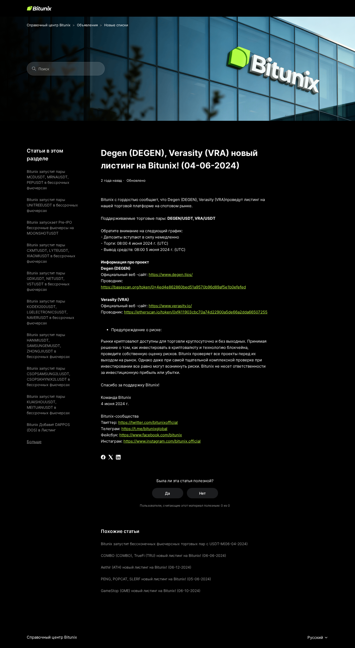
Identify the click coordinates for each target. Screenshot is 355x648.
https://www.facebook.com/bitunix (150, 434)
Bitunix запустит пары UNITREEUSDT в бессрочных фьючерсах (52, 205)
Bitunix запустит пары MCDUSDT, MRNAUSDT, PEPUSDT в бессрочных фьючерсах (48, 179)
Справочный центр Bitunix (48, 25)
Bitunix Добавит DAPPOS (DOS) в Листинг (48, 427)
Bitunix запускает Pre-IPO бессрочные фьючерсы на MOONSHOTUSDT (50, 227)
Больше (34, 441)
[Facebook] (103, 457)
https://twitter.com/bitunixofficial (148, 422)
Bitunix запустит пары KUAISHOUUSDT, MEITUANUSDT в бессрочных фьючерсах (48, 404)
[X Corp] (110, 457)
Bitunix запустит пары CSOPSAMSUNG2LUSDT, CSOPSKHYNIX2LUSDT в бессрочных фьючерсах (48, 376)
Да (167, 493)
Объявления (87, 25)
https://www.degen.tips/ (171, 274)
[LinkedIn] (118, 457)
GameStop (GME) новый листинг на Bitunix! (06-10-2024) (150, 590)
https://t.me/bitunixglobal (144, 428)
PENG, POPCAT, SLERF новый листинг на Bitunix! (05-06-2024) (156, 579)
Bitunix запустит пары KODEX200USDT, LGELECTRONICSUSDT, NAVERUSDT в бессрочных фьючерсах (50, 312)
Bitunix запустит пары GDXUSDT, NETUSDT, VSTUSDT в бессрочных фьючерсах (48, 281)
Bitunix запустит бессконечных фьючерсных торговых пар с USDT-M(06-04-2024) (174, 544)
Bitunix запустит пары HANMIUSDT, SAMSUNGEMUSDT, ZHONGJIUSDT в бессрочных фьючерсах (48, 345)
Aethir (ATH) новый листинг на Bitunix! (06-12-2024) (146, 567)
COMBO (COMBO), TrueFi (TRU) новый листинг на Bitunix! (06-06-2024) (163, 555)
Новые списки (116, 25)
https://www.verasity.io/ (170, 305)
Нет (202, 493)
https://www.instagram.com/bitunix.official (162, 441)
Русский (315, 637)
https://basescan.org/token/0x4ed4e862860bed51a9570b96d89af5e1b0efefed (173, 287)
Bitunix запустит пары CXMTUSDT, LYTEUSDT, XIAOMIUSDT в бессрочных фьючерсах (51, 253)
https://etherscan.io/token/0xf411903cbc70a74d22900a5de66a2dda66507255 (195, 312)
